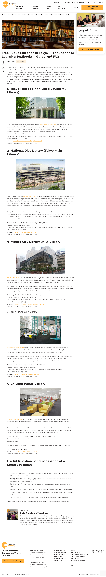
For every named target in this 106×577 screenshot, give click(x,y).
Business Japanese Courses (38, 564)
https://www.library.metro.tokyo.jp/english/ (27, 141)
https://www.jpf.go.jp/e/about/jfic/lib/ (26, 374)
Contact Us (58, 561)
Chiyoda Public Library (14, 419)
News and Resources (78, 561)
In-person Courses (19, 7)
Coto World (75, 552)
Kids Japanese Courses (37, 562)
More (76, 7)
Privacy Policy (6, 574)
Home (4, 14)
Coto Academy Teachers (34, 513)
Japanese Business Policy (21, 574)
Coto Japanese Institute (79, 554)
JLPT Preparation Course (37, 557)
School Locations (61, 7)
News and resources (13, 14)
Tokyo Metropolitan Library (48, 124)
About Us (49, 7)
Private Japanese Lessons (37, 559)
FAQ (72, 565)
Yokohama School (60, 558)
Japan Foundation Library (15, 347)
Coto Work (75, 558)
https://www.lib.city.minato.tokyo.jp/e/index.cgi (28, 304)
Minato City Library (13, 278)
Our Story (74, 550)
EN (88, 2)
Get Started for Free (90, 49)
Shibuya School (59, 550)
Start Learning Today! (92, 7)
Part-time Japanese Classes (38, 555)
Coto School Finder (78, 556)
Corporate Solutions (62, 2)
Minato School (59, 556)
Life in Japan (21, 61)
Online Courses (36, 7)
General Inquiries (78, 2)
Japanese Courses (36, 550)
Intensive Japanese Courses (38, 552)
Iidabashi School (60, 554)
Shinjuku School (60, 552)
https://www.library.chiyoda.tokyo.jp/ (25, 451)
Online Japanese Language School (40, 567)
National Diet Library (29, 196)
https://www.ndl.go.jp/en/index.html (25, 232)
